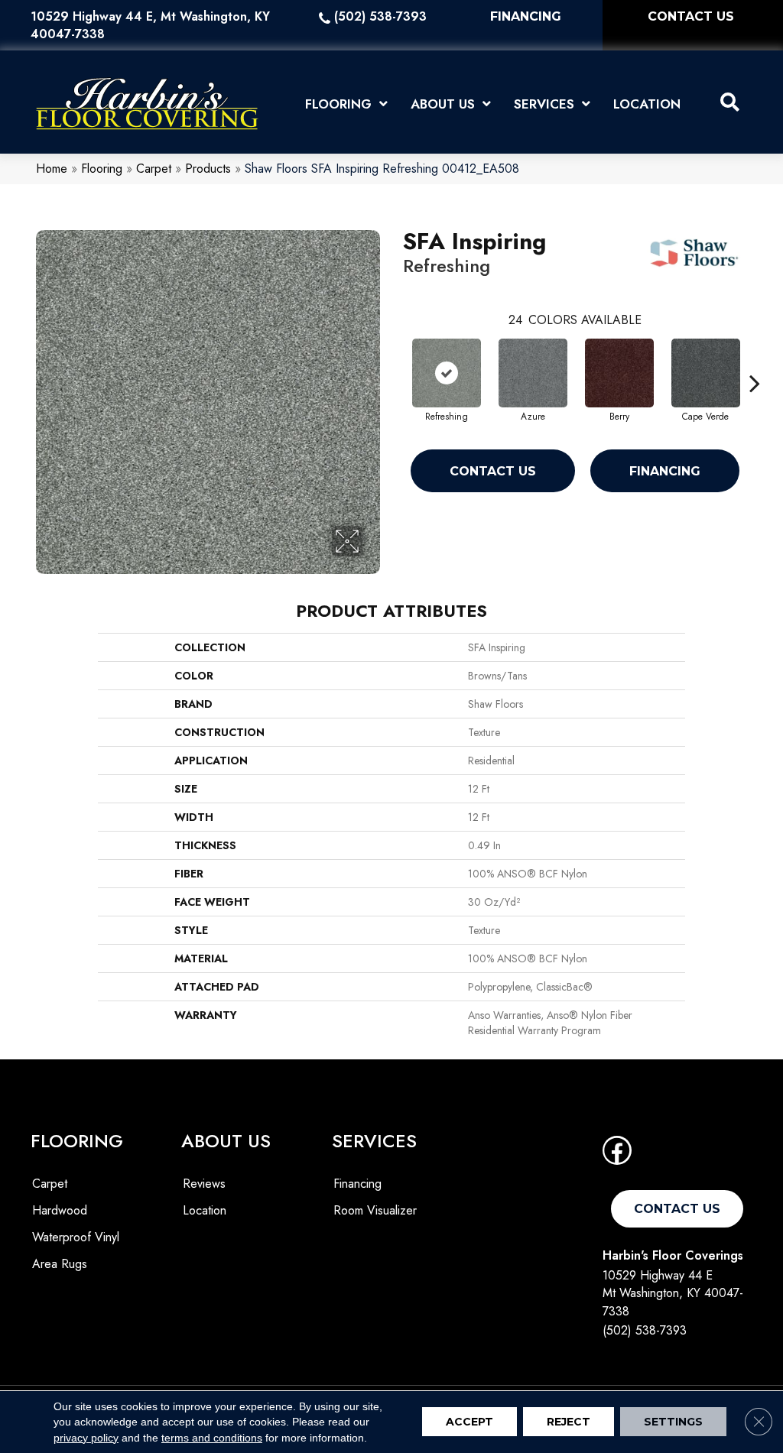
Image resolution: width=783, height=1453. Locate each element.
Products (208, 168)
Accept (469, 1422)
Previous (395, 360)
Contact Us (493, 471)
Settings (673, 1422)
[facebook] (617, 1155)
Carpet (153, 168)
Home (51, 168)
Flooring (101, 168)
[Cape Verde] (706, 373)
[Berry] (619, 373)
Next (754, 360)
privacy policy (86, 1438)
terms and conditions (211, 1438)
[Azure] (533, 373)
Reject (568, 1422)
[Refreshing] (446, 373)
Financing (664, 471)
